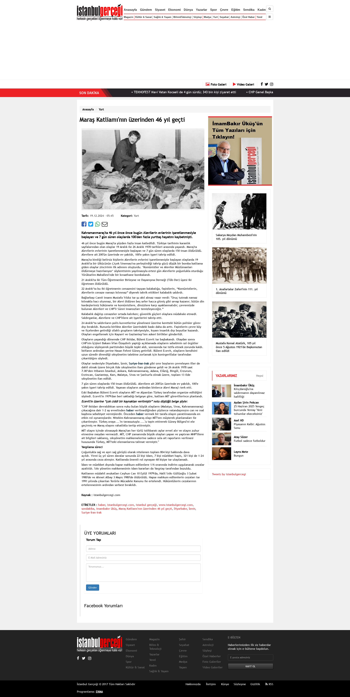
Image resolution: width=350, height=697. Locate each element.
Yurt (215, 17)
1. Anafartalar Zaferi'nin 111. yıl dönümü (237, 285)
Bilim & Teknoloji (155, 647)
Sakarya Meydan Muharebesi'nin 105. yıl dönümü (236, 231)
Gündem (146, 9)
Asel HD (239, 415)
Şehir (182, 639)
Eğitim (235, 9)
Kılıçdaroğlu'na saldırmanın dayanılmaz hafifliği (249, 387)
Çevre (224, 9)
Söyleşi (197, 17)
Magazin (128, 17)
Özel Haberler (212, 656)
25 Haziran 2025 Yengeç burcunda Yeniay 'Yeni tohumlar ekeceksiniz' (249, 404)
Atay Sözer (241, 431)
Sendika (248, 9)
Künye (225, 684)
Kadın (262, 9)
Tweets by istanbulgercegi (229, 469)
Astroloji (235, 17)
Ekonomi (174, 9)
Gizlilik (255, 684)
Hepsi (259, 370)
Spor (213, 9)
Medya (207, 17)
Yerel (259, 17)
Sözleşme (240, 684)
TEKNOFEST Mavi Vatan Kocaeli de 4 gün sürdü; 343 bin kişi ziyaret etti (159, 92)
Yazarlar (201, 9)
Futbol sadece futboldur (249, 435)
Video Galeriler (213, 667)
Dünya (188, 9)
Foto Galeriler (212, 662)
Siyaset (160, 9)
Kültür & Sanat (143, 17)
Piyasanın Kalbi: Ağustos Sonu (249, 420)
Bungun (239, 450)
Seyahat (224, 17)
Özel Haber (248, 17)
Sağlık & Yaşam (162, 17)
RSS (270, 684)
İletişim (211, 684)
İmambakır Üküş (244, 380)
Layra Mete (241, 446)
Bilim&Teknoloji (182, 17)
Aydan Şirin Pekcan (246, 397)
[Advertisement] (175, 49)
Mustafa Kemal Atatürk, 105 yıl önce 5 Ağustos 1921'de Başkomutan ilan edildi (239, 341)
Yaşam (183, 667)
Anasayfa (130, 9)
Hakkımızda (193, 684)
